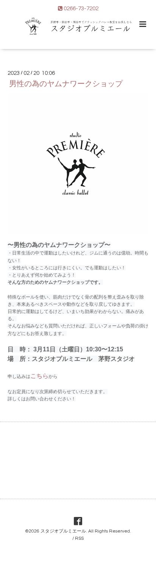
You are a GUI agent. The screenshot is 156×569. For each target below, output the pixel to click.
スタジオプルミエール (63, 531)
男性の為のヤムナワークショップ (66, 84)
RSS (79, 538)
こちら (39, 376)
